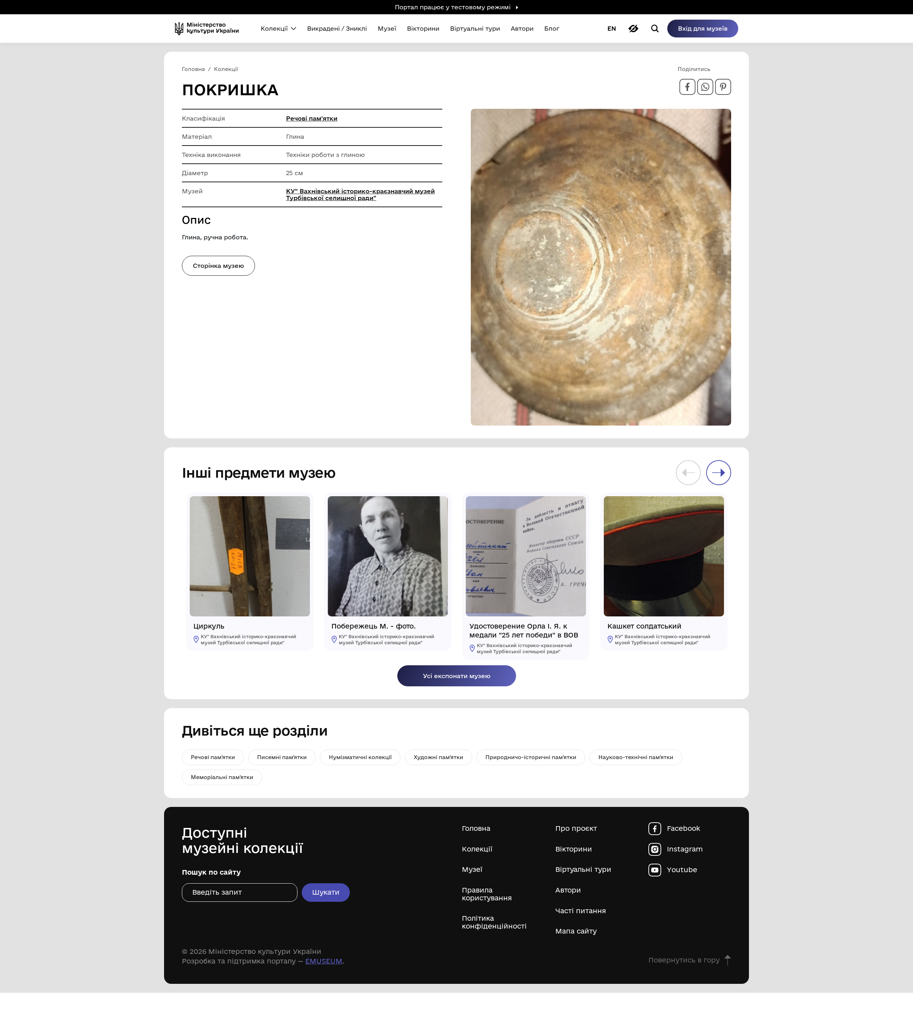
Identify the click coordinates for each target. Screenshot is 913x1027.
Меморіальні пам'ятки (222, 777)
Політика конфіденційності (494, 922)
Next (718, 472)
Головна (476, 828)
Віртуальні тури (583, 869)
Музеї (472, 869)
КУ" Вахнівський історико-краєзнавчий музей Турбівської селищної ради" (360, 194)
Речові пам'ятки (311, 118)
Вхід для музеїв (703, 28)
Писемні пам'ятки (282, 757)
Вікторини (573, 849)
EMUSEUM (323, 961)
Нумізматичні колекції (360, 757)
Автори (568, 890)
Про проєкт (576, 828)
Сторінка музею (218, 265)
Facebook (683, 828)
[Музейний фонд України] (210, 28)
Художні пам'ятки (438, 757)
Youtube (682, 870)
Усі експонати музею (456, 675)
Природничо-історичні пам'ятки (530, 757)
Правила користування (487, 894)
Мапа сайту (576, 931)
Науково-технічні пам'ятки (635, 757)
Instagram (685, 849)
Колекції (477, 849)
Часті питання (580, 911)
